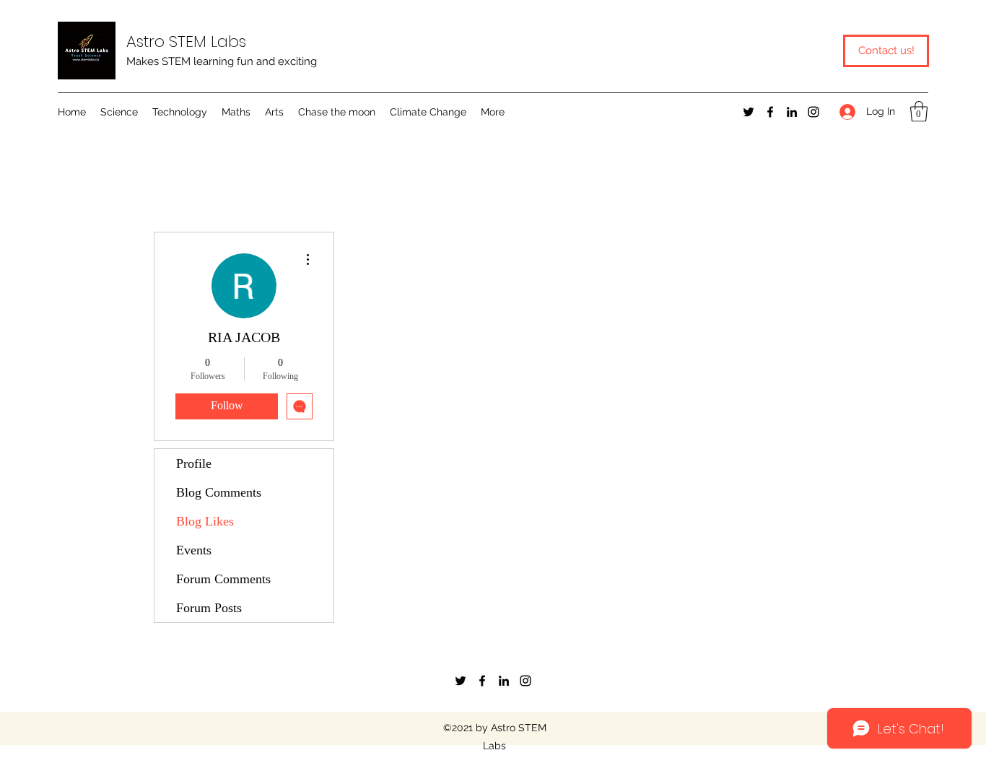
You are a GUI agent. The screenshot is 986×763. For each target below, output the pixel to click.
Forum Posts (209, 608)
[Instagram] (813, 112)
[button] (119, 112)
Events (193, 550)
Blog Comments (218, 492)
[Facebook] (770, 112)
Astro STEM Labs (186, 41)
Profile (193, 463)
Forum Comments (223, 579)
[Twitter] (748, 112)
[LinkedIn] (792, 112)
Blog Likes (205, 521)
